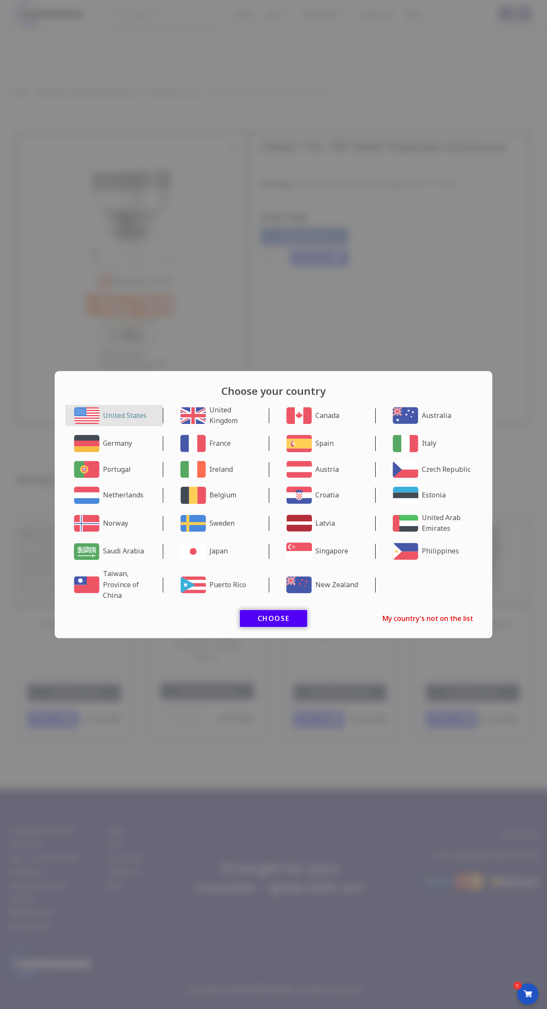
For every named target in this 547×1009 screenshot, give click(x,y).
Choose (274, 618)
